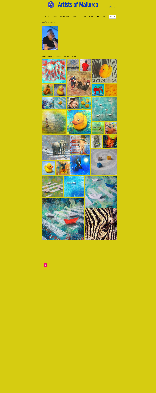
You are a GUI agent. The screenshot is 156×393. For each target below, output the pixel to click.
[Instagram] (45, 265)
